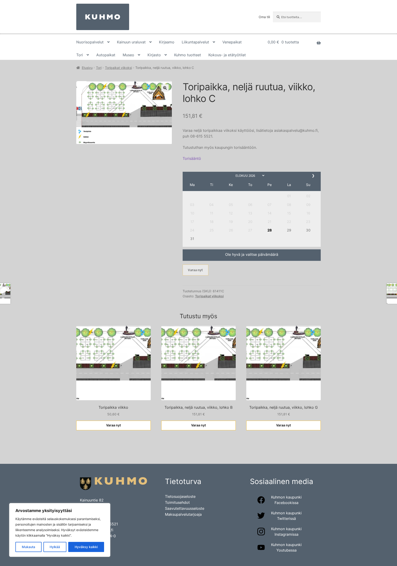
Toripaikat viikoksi (118, 68)
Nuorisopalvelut (90, 42)
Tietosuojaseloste (180, 496)
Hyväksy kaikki (86, 547)
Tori (79, 55)
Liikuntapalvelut (195, 42)
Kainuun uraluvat (131, 42)
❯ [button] (313, 175)
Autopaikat (105, 55)
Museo (128, 55)
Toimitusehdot (177, 502)
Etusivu (87, 68)
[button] (289, 196)
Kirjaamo (166, 42)
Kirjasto (154, 55)
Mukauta (28, 547)
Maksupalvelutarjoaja (183, 514)
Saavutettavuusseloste (184, 508)
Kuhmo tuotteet (187, 55)
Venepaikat (232, 42)
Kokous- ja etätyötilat (227, 55)
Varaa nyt (195, 270)
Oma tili (264, 17)
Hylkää (55, 547)
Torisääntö (192, 158)
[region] (59, 530)
